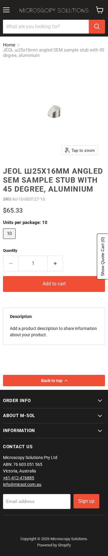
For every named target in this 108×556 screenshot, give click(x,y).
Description (21, 316)
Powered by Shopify (54, 545)
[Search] (97, 27)
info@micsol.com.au (22, 484)
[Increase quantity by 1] (55, 263)
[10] (10, 240)
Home (9, 45)
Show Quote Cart (102, 256)
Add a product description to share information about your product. (53, 331)
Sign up (86, 501)
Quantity (10, 250)
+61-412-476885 (18, 477)
